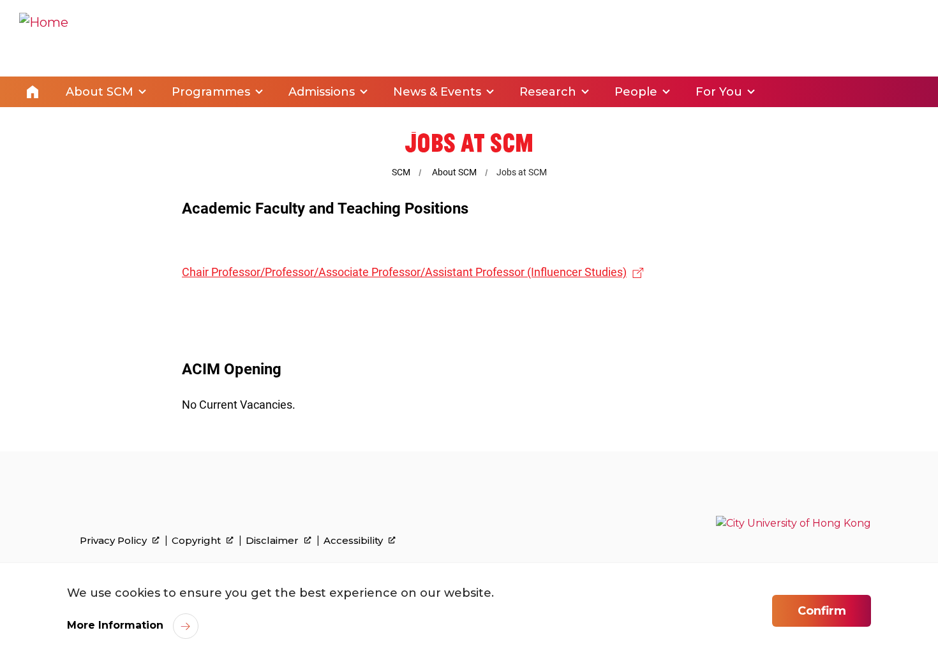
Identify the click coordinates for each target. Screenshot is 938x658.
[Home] (43, 38)
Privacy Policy (114, 540)
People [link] (635, 92)
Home (32, 92)
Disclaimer (273, 540)
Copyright (197, 540)
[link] (793, 523)
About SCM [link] (99, 92)
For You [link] (719, 92)
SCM (401, 172)
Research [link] (547, 92)
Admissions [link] (321, 92)
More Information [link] (115, 625)
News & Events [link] (437, 92)
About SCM (454, 172)
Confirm (822, 611)
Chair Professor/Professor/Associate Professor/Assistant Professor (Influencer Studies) (404, 272)
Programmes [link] (211, 92)
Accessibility (354, 540)
